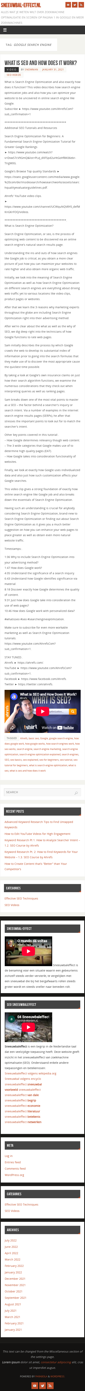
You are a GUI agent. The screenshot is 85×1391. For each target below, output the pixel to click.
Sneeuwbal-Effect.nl (21, 5)
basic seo (34, 738)
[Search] (76, 793)
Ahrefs (23, 738)
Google (44, 738)
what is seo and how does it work (28, 770)
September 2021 (15, 1298)
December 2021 (15, 1279)
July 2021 (11, 1310)
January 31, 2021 (53, 69)
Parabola (41, 1376)
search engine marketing (47, 749)
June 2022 (11, 1247)
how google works (35, 743)
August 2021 (13, 1304)
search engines (70, 754)
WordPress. (57, 1376)
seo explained (30, 759)
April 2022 (11, 1253)
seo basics (16, 759)
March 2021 (12, 1317)
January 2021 (13, 1329)
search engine (24, 749)
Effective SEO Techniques (21, 898)
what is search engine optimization (48, 765)
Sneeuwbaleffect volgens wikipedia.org (30, 1073)
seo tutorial (66, 759)
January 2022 (13, 1272)
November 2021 (15, 1285)
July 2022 (11, 1240)
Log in (9, 1156)
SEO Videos (14, 75)
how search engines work (60, 743)
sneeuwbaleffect (23, 1084)
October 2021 (14, 1291)
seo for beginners (49, 759)
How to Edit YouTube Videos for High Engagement (37, 834)
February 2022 (14, 1266)
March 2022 (12, 1259)
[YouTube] (68, 5)
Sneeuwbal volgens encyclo (23, 1079)
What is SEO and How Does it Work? (41, 62)
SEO (7, 759)
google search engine (61, 738)
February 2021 (14, 1323)
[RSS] (81, 5)
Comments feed (15, 1168)
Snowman (31, 69)
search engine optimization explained (39, 754)
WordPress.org (14, 1175)
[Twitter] (74, 5)
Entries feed (13, 1162)
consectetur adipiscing (56, 1362)
